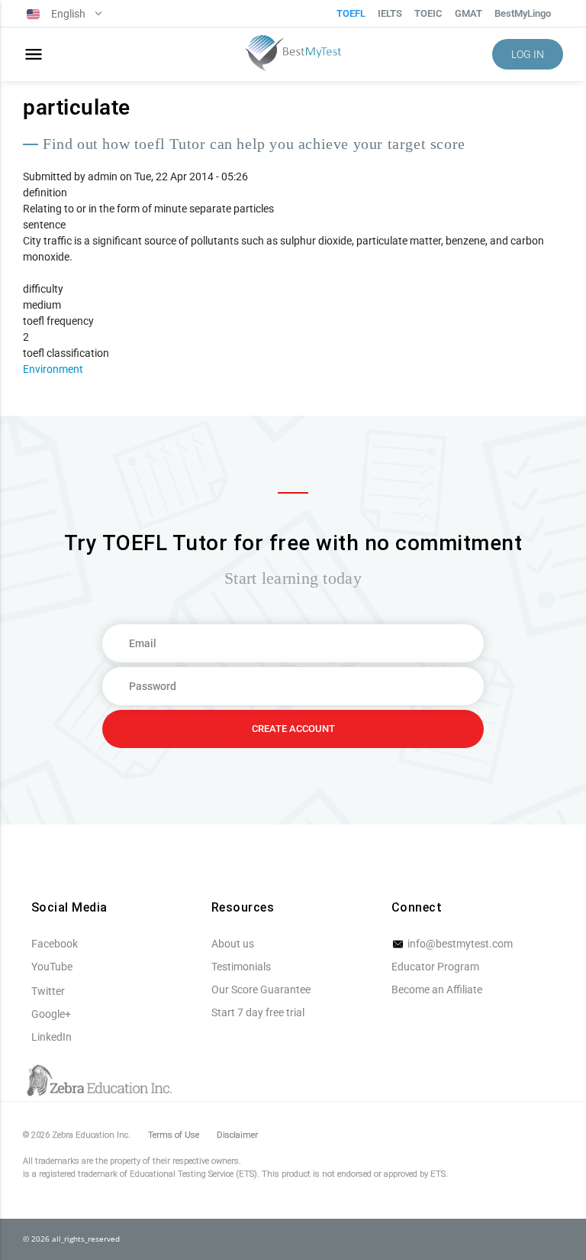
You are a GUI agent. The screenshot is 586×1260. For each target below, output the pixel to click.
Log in (527, 54)
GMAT (468, 13)
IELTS (390, 13)
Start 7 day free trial (257, 1012)
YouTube (51, 966)
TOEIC (428, 13)
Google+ (51, 1014)
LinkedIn (51, 1037)
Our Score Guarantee (261, 989)
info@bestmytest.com (459, 944)
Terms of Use (173, 1135)
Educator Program (435, 966)
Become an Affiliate (436, 989)
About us (232, 944)
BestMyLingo (522, 13)
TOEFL (350, 13)
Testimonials (241, 966)
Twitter (48, 991)
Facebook (54, 944)
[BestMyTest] (293, 54)
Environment (53, 369)
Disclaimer (237, 1135)
